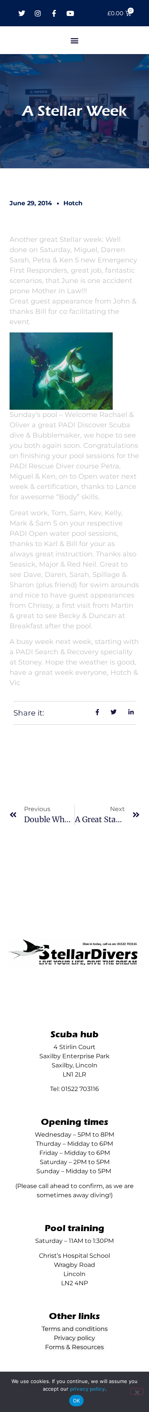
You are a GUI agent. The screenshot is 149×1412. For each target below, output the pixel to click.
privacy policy (87, 1389)
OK (76, 1401)
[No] (136, 1391)
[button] (74, 40)
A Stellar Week (74, 111)
